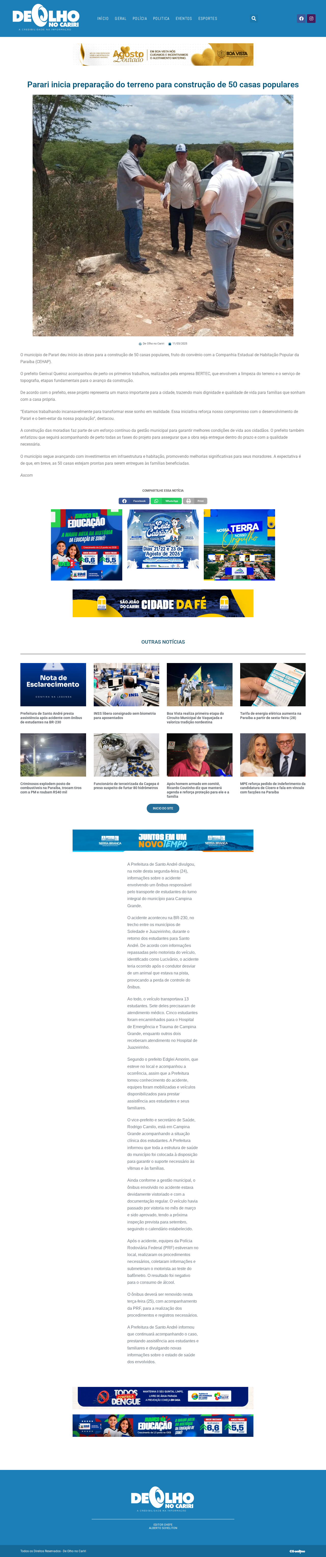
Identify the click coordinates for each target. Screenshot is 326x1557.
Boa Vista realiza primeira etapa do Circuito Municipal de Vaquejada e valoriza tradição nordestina (195, 717)
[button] (254, 19)
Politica (161, 18)
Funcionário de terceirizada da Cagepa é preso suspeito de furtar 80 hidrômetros (126, 786)
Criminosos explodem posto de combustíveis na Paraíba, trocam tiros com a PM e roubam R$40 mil (51, 788)
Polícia (140, 18)
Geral (121, 18)
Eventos (184, 18)
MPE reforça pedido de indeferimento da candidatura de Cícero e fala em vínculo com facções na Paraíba (273, 788)
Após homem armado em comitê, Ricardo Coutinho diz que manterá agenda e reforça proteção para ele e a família (198, 790)
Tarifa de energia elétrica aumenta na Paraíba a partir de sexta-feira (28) (270, 715)
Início (103, 18)
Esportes (207, 18)
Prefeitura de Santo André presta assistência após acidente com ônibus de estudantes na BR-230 (51, 717)
